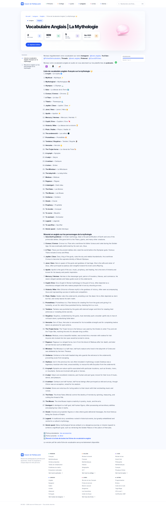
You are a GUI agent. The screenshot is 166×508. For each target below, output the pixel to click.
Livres (94, 4)
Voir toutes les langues (56, 497)
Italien (50, 485)
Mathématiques (53, 459)
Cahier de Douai (86, 494)
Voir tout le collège (88, 473)
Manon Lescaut (86, 485)
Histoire (84, 464)
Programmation (119, 480)
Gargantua (85, 488)
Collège (61, 4)
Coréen (51, 488)
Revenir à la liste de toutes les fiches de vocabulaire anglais (68, 438)
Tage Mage (118, 488)
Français (51, 456)
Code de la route (120, 485)
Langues (83, 4)
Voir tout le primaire (55, 473)
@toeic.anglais (95, 56)
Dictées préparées (54, 462)
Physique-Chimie (120, 470)
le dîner (60, 436)
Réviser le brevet (87, 456)
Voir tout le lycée (120, 473)
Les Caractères (86, 491)
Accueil (28, 16)
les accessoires (66, 433)
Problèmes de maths (55, 467)
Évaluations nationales (55, 470)
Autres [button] (104, 4)
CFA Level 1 (118, 491)
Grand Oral (118, 459)
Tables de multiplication (55, 464)
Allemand (51, 491)
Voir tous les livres (88, 497)
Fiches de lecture (87, 483)
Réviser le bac (119, 456)
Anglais (42, 16)
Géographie (85, 467)
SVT (83, 470)
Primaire (50, 4)
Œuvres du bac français (89, 480)
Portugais (51, 494)
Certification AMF (120, 494)
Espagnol (51, 483)
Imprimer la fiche (35, 44)
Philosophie (118, 462)
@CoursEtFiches (95, 58)
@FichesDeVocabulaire (52, 58)
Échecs (117, 483)
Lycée (72, 4)
